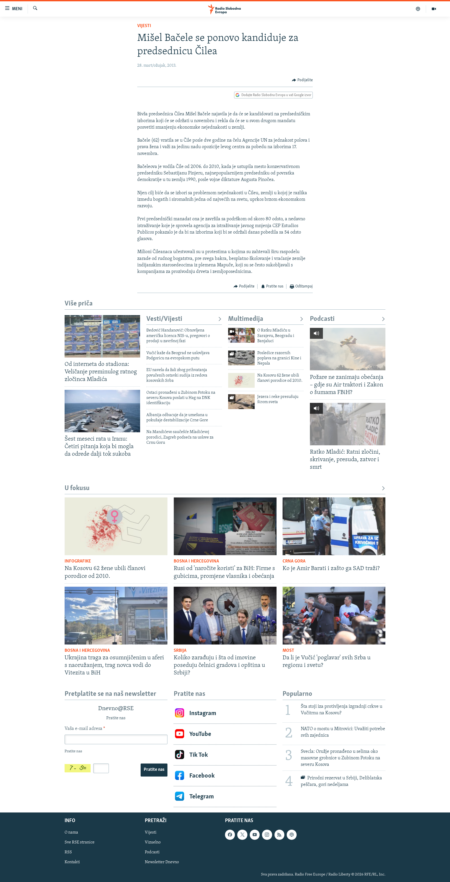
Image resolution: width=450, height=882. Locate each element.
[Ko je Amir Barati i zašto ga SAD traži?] (334, 526)
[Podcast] (418, 8)
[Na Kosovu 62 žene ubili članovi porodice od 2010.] (241, 380)
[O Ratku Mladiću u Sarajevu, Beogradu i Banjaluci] (241, 335)
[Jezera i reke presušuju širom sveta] (241, 401)
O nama (71, 833)
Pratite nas (154, 769)
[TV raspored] (292, 835)
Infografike (78, 561)
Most (288, 650)
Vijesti (144, 26)
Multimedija (245, 319)
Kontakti (72, 862)
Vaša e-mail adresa (85, 729)
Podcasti (322, 319)
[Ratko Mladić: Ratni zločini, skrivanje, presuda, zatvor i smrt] (347, 424)
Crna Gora (294, 561)
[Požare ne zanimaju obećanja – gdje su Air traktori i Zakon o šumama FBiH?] (347, 349)
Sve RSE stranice (80, 843)
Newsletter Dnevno (162, 862)
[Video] (434, 8)
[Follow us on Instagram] (267, 835)
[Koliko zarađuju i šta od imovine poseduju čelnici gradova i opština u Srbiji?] (225, 616)
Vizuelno (153, 843)
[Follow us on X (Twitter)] (242, 835)
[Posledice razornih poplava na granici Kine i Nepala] (241, 358)
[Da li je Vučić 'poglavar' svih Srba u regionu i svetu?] (334, 616)
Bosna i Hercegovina (196, 561)
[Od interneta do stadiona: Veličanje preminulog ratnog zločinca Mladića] (102, 336)
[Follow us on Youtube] (255, 835)
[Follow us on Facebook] (230, 835)
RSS (68, 852)
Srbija (180, 650)
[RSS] (279, 835)
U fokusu (77, 488)
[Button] (302, 80)
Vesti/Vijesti (164, 319)
